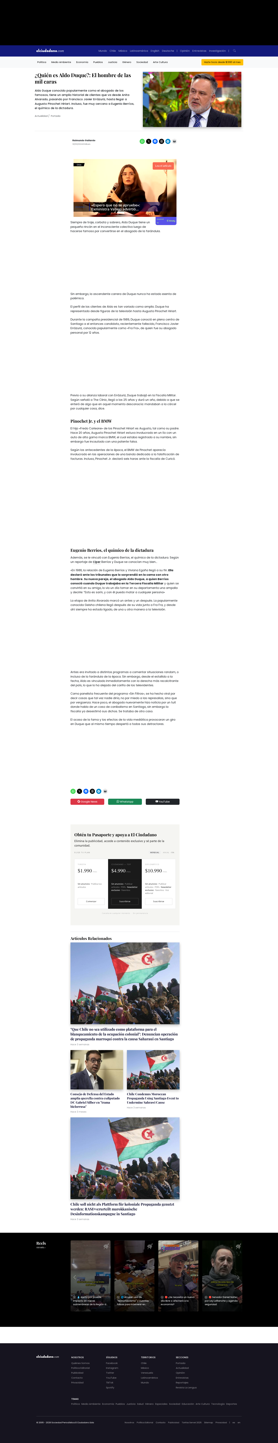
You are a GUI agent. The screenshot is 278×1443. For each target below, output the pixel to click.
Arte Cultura (160, 62)
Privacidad (77, 1382)
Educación (188, 1404)
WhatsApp (126, 802)
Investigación (217, 51)
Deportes (231, 1404)
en (239, 1422)
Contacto (77, 1377)
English (155, 51)
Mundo (102, 51)
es (233, 1422)
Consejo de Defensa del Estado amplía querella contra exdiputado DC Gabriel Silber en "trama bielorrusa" (95, 1100)
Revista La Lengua (186, 1387)
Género (126, 62)
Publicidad (77, 1372)
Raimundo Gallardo (83, 140)
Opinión (185, 51)
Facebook (112, 1363)
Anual (168, 852)
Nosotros (129, 1422)
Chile (113, 51)
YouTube (164, 802)
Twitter (110, 1372)
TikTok (109, 1382)
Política (41, 62)
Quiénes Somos (80, 1363)
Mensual (154, 852)
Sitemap (208, 1422)
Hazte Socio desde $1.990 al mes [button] (222, 62)
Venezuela (147, 1372)
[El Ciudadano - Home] (50, 51)
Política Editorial (80, 1368)
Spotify (110, 1387)
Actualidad (41, 116)
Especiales (161, 1404)
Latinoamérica (139, 51)
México (122, 51)
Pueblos (98, 62)
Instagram (112, 1368)
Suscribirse (124, 901)
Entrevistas (199, 51)
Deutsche (168, 51)
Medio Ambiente (61, 62)
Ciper (97, 562)
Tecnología (218, 1404)
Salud (140, 1404)
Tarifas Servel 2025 (192, 1422)
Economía (82, 62)
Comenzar (91, 901)
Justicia (112, 62)
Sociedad (142, 62)
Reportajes (182, 1382)
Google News (88, 802)
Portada (55, 116)
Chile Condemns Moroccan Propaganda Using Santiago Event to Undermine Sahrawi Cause (153, 1098)
